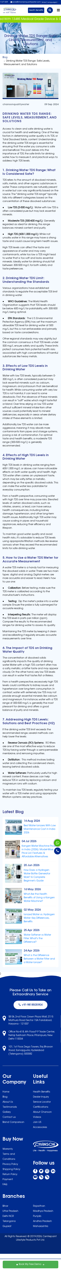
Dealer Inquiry (41, 1097)
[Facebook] (35, 1171)
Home (6, 1092)
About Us (8, 1102)
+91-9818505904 (31, 1005)
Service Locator (42, 1102)
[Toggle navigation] (58, 10)
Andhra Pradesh (42, 1221)
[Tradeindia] (47, 1177)
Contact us (9, 1117)
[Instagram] (47, 1171)
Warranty (8, 1149)
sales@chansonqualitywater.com (26, 2)
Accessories (40, 1127)
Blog (5, 57)
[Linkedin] (53, 1171)
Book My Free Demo (30, 1264)
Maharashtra (40, 1226)
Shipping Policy (11, 1169)
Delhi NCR (8, 1216)
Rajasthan (39, 1206)
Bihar (5, 1206)
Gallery (7, 1112)
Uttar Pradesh (10, 1211)
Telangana (9, 1221)
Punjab (37, 1216)
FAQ (5, 1184)
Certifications (40, 1107)
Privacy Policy (10, 1164)
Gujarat (7, 1226)
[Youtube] (35, 1177)
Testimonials (10, 1107)
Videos (37, 1117)
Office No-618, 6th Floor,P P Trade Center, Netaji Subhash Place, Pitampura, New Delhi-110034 (31, 1035)
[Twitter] (41, 1171)
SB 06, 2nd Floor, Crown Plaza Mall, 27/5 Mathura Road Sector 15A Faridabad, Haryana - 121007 (30, 1020)
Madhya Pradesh (43, 1211)
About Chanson (42, 1112)
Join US (37, 1122)
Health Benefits (36, 10)
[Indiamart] (41, 1177)
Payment (8, 1179)
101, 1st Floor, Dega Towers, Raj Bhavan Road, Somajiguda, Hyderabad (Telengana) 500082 (30, 1050)
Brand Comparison (13, 1122)
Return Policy (10, 1174)
